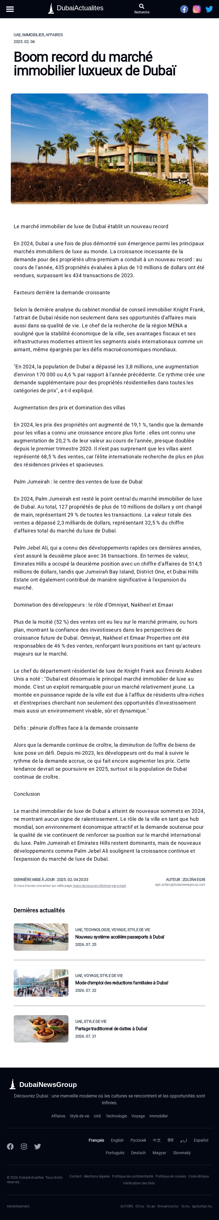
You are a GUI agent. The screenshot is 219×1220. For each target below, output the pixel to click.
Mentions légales (97, 1176)
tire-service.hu (168, 1206)
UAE (97, 1116)
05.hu (139, 1206)
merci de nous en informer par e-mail (99, 886)
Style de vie (79, 1116)
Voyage (138, 1116)
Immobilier (158, 1116)
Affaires (58, 1116)
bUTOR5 (127, 1206)
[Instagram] (24, 1146)
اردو (183, 1140)
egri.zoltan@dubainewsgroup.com (180, 885)
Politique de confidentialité (132, 1176)
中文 (157, 1140)
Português (115, 1152)
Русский (138, 1140)
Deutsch (138, 1152)
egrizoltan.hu (202, 1206)
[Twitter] (37, 1146)
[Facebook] (10, 1146)
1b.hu (185, 1206)
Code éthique (198, 1176)
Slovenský (182, 1152)
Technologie (116, 1116)
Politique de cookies (170, 1176)
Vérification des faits (139, 1183)
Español (201, 1140)
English (117, 1140)
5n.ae (151, 1206)
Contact (75, 1176)
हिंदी (170, 1140)
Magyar (159, 1152)
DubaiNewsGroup (48, 1084)
